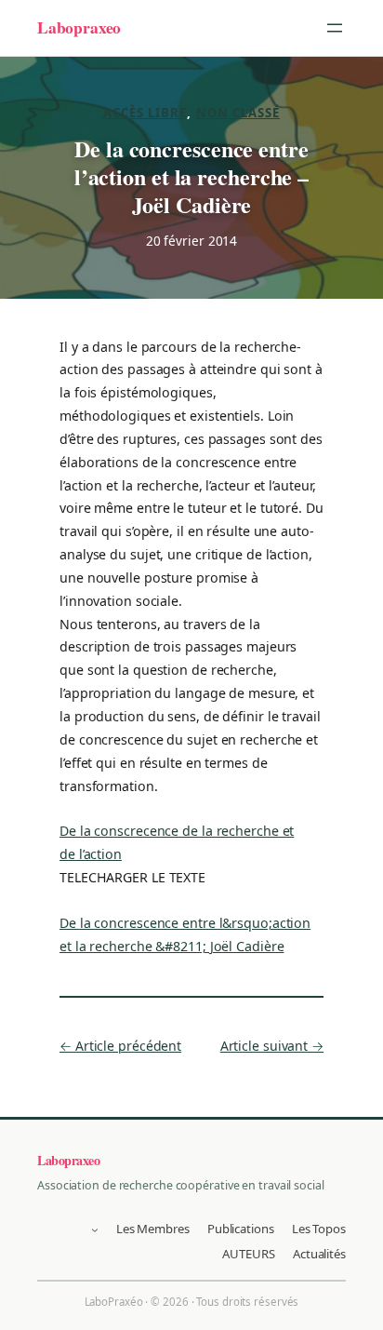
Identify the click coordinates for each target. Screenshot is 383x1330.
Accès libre (145, 112)
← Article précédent (120, 1046)
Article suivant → (272, 1046)
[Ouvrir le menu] (335, 28)
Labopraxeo (79, 27)
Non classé (238, 112)
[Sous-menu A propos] (95, 1229)
